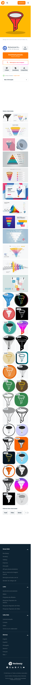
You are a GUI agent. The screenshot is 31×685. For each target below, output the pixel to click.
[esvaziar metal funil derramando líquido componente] (9, 166)
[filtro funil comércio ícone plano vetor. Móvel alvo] (9, 153)
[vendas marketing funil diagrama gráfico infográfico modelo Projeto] (15, 197)
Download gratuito (15, 55)
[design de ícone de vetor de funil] (8, 335)
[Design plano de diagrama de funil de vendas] (9, 257)
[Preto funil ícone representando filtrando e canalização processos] (7, 116)
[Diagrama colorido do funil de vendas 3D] (9, 243)
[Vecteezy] (2, 3)
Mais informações (8, 78)
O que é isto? (17, 75)
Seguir (25, 49)
